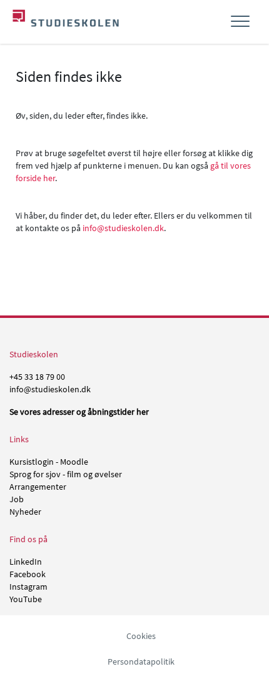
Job (16, 499)
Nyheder (25, 511)
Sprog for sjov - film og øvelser (65, 474)
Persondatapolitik (141, 661)
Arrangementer (37, 486)
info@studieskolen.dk (123, 228)
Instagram (28, 586)
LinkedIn (25, 561)
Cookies (141, 636)
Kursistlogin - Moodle (48, 461)
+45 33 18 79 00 (37, 376)
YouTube (25, 599)
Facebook (27, 574)
